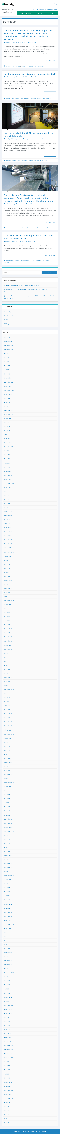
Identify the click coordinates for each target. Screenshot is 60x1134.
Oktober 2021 (8, 479)
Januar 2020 (7, 536)
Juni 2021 (7, 495)
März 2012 (7, 900)
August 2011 (7, 928)
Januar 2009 (7, 1041)
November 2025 (8, 349)
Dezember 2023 (8, 410)
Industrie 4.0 (24, 66)
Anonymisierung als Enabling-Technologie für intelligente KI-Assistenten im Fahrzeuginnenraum (25, 291)
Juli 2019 (6, 560)
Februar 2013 (8, 855)
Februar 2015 (8, 762)
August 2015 (7, 738)
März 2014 (7, 807)
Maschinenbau (40, 66)
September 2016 (9, 689)
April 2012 (7, 896)
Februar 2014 (8, 811)
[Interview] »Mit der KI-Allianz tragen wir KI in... (28, 105)
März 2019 (7, 576)
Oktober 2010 (8, 969)
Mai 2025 (7, 366)
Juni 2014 (7, 795)
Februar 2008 (8, 1082)
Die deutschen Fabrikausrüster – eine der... (28, 167)
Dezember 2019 (8, 540)
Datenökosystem (10, 66)
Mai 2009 (7, 1025)
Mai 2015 (7, 750)
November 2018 (8, 592)
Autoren (40, 13)
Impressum (17, 1132)
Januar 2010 (7, 1001)
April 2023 (7, 434)
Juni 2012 (7, 888)
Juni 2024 (7, 398)
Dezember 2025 (8, 345)
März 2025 (7, 374)
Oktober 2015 (8, 730)
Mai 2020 (7, 519)
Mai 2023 (7, 430)
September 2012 (9, 875)
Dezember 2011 (8, 912)
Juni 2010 (7, 981)
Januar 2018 (7, 633)
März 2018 (7, 625)
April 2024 (7, 402)
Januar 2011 (7, 956)
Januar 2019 (7, 584)
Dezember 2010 (8, 960)
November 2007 (8, 1090)
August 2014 (7, 786)
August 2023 (7, 418)
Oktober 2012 (8, 871)
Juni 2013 (7, 839)
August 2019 (7, 556)
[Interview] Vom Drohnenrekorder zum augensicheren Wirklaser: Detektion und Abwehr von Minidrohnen (29, 297)
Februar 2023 (8, 443)
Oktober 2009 (8, 1009)
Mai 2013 (7, 843)
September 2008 (9, 1058)
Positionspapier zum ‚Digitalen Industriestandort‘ (30, 74)
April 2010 (7, 989)
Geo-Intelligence (9, 312)
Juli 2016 (6, 693)
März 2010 (7, 993)
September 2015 (9, 734)
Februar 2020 (8, 532)
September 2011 (9, 924)
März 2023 (7, 438)
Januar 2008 (7, 1086)
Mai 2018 (7, 617)
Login (44, 1132)
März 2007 (7, 1122)
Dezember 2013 (8, 819)
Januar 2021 (7, 507)
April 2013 (7, 847)
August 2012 (7, 880)
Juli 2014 (6, 791)
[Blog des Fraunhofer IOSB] (8, 4)
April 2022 (7, 463)
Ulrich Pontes (43, 139)
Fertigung (23, 228)
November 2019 (8, 544)
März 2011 (7, 948)
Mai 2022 (7, 459)
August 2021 (7, 487)
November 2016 (8, 681)
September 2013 (9, 831)
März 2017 (7, 669)
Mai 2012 (7, 892)
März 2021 (7, 503)
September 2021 (9, 483)
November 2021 (8, 475)
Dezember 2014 (8, 770)
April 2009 (7, 1029)
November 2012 (8, 867)
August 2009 (7, 1013)
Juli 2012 (6, 884)
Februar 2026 (8, 341)
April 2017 (7, 665)
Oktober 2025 (8, 354)
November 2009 (8, 1005)
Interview (31, 160)
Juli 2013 (6, 835)
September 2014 (9, 782)
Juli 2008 (6, 1062)
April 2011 (7, 944)
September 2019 (9, 552)
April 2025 (7, 370)
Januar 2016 (7, 718)
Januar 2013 (7, 859)
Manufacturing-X (32, 66)
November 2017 (8, 641)
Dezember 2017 (8, 637)
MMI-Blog (7, 320)
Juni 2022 (7, 455)
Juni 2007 (7, 1110)
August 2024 (7, 394)
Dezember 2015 (8, 722)
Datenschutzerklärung (31, 1132)
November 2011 (8, 916)
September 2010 (9, 973)
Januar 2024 (7, 406)
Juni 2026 (7, 337)
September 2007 (9, 1098)
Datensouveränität (16, 160)
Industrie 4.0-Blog (10, 42)
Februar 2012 (8, 904)
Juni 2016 (7, 697)
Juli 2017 (6, 653)
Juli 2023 (6, 422)
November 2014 (8, 774)
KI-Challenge (38, 160)
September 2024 (9, 390)
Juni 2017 (7, 657)
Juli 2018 (6, 608)
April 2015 (7, 754)
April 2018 (7, 621)
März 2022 (7, 467)
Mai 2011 (7, 940)
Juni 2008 (7, 1066)
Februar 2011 (8, 952)
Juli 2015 (6, 742)
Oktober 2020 (8, 511)
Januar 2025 (7, 378)
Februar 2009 (8, 1037)
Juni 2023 (7, 426)
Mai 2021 (7, 499)
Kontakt (51, 13)
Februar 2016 (8, 714)
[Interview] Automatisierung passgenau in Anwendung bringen (22, 285)
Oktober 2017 (8, 645)
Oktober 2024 (8, 386)
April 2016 (7, 706)
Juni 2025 (7, 362)
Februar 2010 (8, 997)
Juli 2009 (6, 1017)
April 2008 (7, 1074)
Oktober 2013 (8, 827)
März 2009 (7, 1033)
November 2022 (8, 447)
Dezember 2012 (8, 863)
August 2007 (7, 1102)
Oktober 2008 (8, 1054)
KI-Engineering (45, 160)
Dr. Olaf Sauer (32, 42)
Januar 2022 (7, 471)
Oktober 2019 (8, 548)
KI (34, 160)
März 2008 (7, 1078)
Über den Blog (26, 13)
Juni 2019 (7, 564)
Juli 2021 (6, 491)
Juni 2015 (7, 746)
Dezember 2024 (8, 382)
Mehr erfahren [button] (50, 60)
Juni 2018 (7, 613)
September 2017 (9, 649)
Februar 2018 (8, 629)
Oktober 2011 (8, 920)
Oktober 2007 (8, 1094)
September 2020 (9, 515)
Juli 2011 (6, 932)
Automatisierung (10, 98)
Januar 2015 (7, 766)
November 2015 (8, 726)
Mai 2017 (7, 661)
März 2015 (7, 758)
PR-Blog (8, 139)
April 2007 (7, 1118)
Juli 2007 (6, 1106)
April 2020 (7, 523)
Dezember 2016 (8, 677)
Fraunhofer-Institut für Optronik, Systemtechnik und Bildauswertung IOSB (8, 12)
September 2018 (9, 600)
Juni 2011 (7, 936)
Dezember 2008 (8, 1045)
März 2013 (7, 851)
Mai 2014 (7, 799)
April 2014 (7, 803)
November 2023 (8, 414)
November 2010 (8, 964)
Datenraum (17, 66)
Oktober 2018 (8, 596)
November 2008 (8, 1049)
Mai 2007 (7, 1114)
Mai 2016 (7, 702)
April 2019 (7, 572)
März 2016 (7, 710)
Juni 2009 (7, 1021)
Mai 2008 (7, 1070)
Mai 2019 (7, 568)
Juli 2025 (6, 358)
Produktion (48, 98)
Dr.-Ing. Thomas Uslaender (31, 139)
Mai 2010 (7, 985)
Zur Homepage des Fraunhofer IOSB (44, 10)
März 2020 (7, 527)
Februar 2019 (8, 580)
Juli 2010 (6, 977)
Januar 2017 (7, 673)
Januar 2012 (7, 908)
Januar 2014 (7, 815)
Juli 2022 (6, 451)
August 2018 (7, 604)
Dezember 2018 (8, 588)
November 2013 (8, 823)
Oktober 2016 (8, 685)
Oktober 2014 (8, 778)
